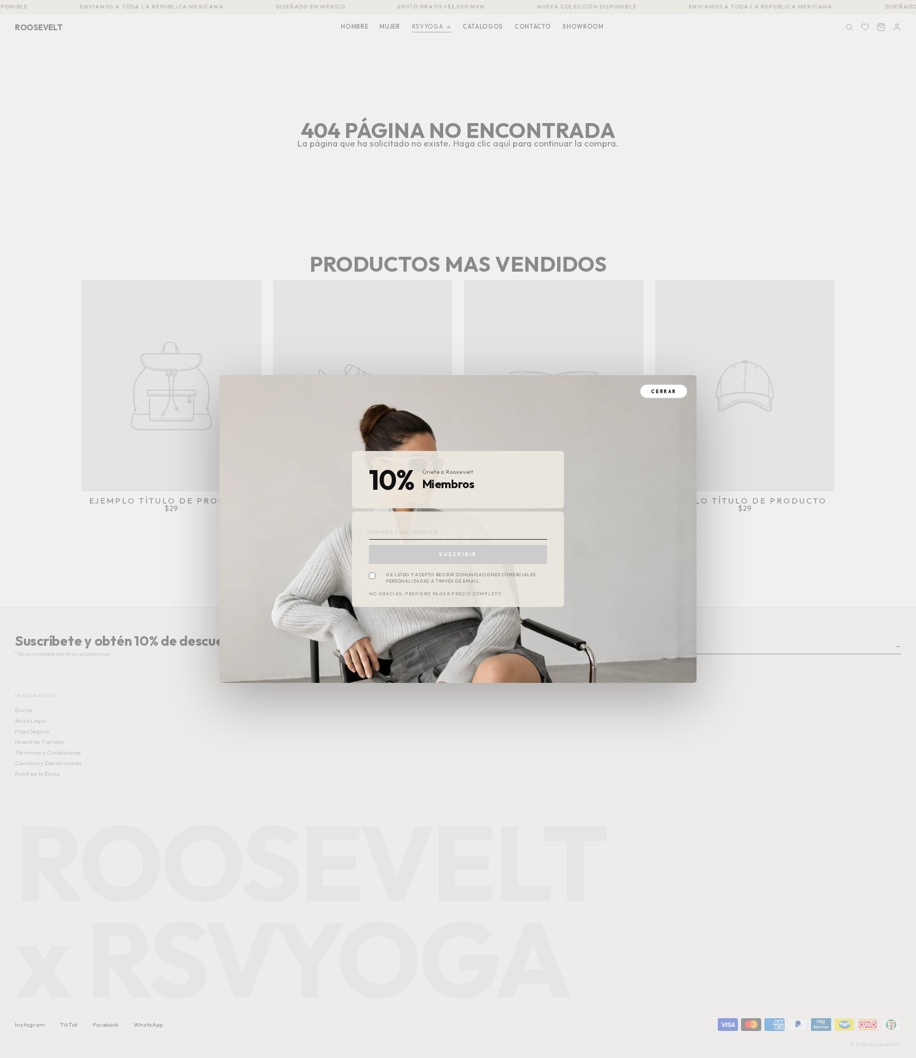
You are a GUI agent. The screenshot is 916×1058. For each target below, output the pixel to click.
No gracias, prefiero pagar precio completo (435, 594)
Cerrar (663, 391)
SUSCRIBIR (458, 554)
